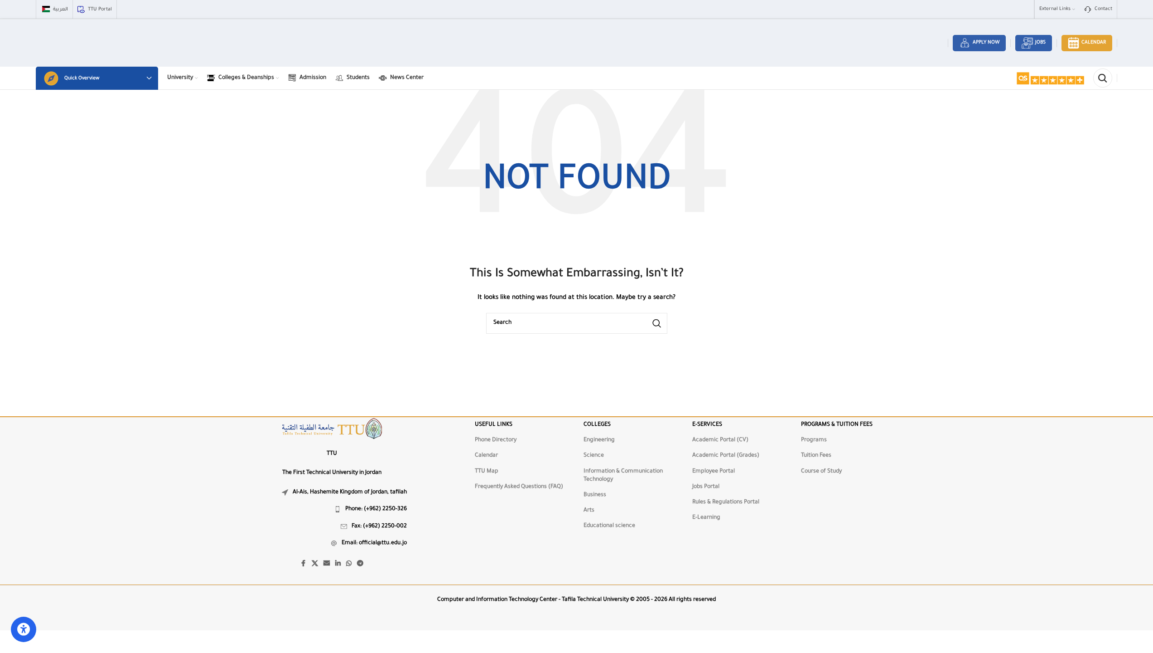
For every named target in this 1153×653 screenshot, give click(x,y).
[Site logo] (1050, 78)
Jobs (1040, 42)
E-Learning (706, 518)
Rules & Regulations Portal (725, 502)
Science (594, 456)
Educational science (609, 526)
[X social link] (315, 564)
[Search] (1103, 78)
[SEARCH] (656, 323)
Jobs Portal (705, 487)
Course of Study (821, 471)
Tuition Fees (816, 456)
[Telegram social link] (360, 564)
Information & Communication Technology (623, 475)
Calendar (1093, 42)
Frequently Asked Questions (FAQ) (519, 487)
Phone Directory (495, 440)
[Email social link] (327, 564)
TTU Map (486, 471)
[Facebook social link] (303, 564)
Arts (589, 510)
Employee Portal (713, 471)
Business (595, 495)
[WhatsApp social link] (348, 564)
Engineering (599, 440)
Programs (814, 440)
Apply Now (986, 42)
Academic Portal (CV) (720, 440)
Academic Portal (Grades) (725, 456)
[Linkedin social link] (338, 564)
